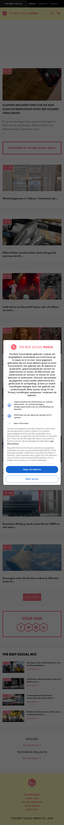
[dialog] (32, 412)
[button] (32, 423)
